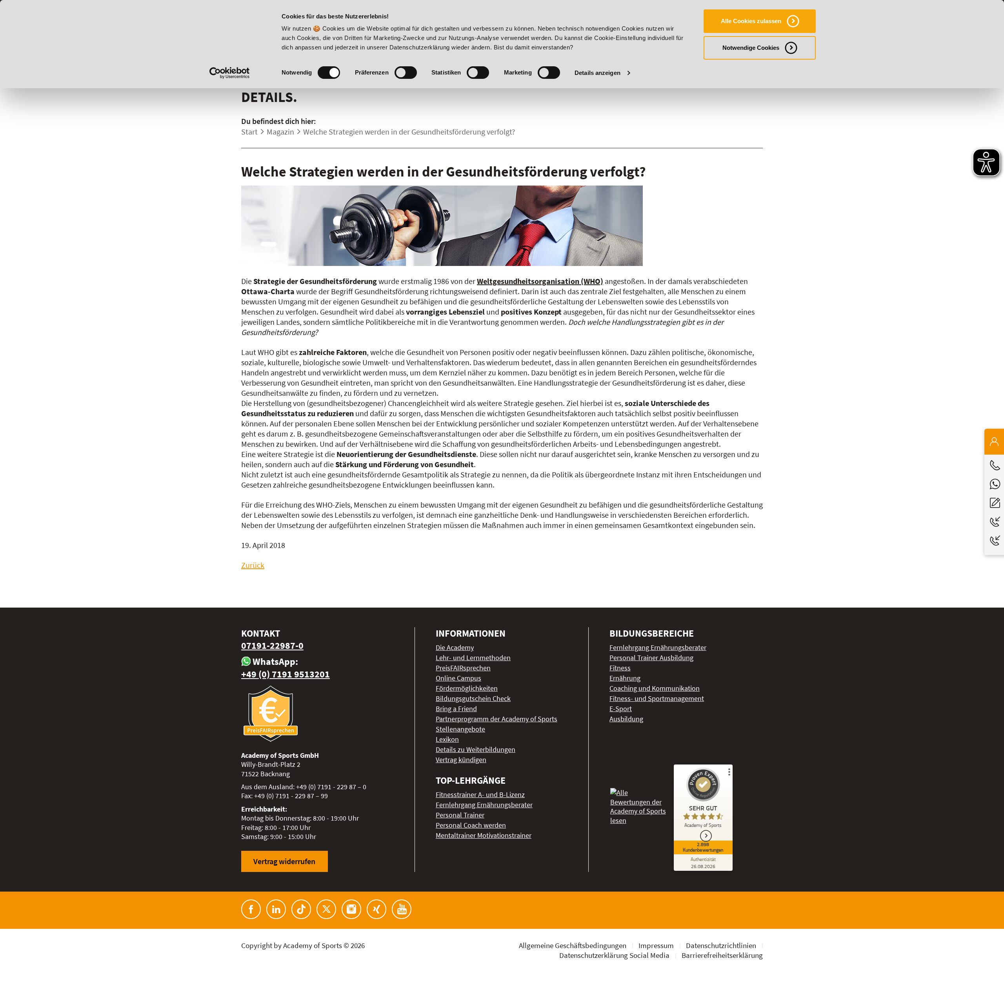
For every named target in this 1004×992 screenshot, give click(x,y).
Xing (376, 909)
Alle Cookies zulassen (751, 21)
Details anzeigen (597, 72)
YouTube (401, 909)
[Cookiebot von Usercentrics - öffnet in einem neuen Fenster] (229, 73)
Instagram (351, 909)
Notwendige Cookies (750, 47)
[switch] (406, 72)
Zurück (252, 565)
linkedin (276, 909)
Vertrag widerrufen (284, 861)
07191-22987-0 (272, 645)
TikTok (301, 909)
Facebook (251, 909)
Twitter (326, 909)
